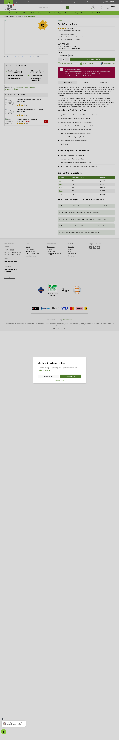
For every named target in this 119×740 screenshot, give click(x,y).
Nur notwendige (48, 376)
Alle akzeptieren (70, 376)
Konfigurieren (59, 380)
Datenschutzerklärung (44, 370)
